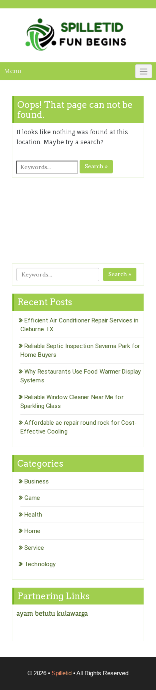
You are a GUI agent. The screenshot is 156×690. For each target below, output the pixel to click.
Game (32, 497)
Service (34, 547)
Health (33, 514)
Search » (96, 166)
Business (36, 481)
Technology (40, 564)
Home (32, 531)
